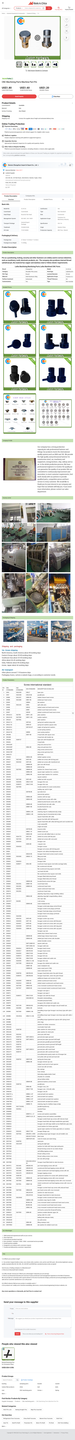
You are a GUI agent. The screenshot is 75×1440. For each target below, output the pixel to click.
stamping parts (24, 1384)
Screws (40, 1390)
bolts (56, 1387)
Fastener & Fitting (31, 13)
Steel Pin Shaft (16, 1423)
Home (3, 13)
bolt (39, 1387)
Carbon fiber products (8, 1387)
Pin (38, 13)
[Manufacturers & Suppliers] (37, 3)
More (3, 1426)
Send (17, 1334)
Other (21, 1387)
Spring (57, 1390)
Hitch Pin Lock (7, 1409)
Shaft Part (59, 1418)
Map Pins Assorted (36, 1409)
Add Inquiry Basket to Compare (38, 70)
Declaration (56, 1432)
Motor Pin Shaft (40, 1423)
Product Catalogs (27, 1380)
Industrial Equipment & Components (16, 13)
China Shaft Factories (30, 1418)
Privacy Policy (64, 1432)
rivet (3, 1390)
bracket (40, 1384)
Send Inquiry (19, 96)
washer (57, 1384)
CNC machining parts (26, 1390)
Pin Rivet (51, 1423)
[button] (67, 199)
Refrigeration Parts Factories (11, 1418)
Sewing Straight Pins (21, 1409)
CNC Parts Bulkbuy (63, 1423)
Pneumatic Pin (28, 1423)
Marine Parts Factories (46, 1418)
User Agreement (48, 1432)
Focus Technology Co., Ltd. (25, 1432)
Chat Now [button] (57, 96)
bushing (4, 1384)
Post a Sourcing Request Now (54, 1334)
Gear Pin (5, 1423)
